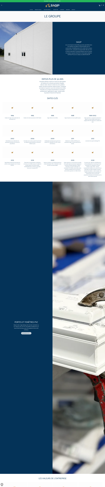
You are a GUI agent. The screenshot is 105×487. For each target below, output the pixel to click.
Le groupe (62, 9)
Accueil (31, 9)
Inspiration (55, 9)
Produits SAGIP (38, 9)
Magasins (68, 9)
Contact (73, 9)
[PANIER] (103, 5)
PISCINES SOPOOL (47, 9)
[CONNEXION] (101, 5)
